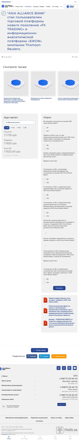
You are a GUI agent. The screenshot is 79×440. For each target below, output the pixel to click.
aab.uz (7, 6)
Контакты (39, 421)
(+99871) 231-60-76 (68, 387)
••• (61, 6)
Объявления (28, 6)
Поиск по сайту (56, 418)
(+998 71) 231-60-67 (68, 395)
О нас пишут (55, 6)
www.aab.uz (5, 434)
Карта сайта (69, 418)
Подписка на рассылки (39, 418)
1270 (75, 376)
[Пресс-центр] (4, 13)
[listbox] (20, 122)
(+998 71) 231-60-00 (68, 378)
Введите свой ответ (50, 161)
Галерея (48, 6)
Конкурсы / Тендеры (38, 6)
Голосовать (59, 288)
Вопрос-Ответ (19, 6)
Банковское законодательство (16, 418)
